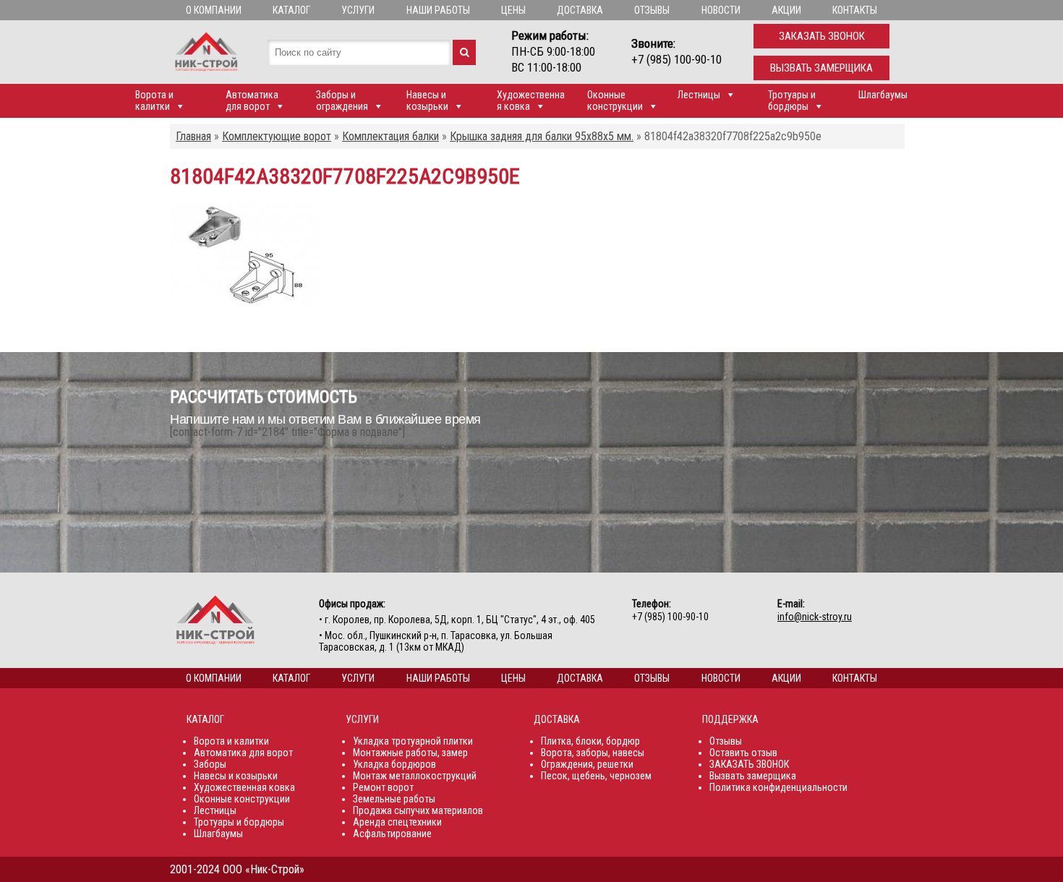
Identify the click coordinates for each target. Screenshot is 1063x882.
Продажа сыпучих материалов (418, 810)
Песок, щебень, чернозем (596, 776)
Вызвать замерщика (821, 67)
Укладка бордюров (394, 764)
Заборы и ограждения (342, 100)
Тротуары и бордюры (792, 100)
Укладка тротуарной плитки (413, 741)
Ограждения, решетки (587, 764)
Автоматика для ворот (252, 100)
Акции (786, 10)
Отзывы (652, 10)
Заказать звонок (822, 36)
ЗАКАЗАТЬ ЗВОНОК (749, 764)
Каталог (291, 10)
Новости (720, 10)
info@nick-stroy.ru (814, 616)
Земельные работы (394, 799)
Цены (513, 10)
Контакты (854, 10)
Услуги (358, 10)
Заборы (210, 764)
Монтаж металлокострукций (415, 776)
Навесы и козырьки (427, 100)
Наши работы (438, 10)
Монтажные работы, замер (410, 752)
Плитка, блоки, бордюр (590, 741)
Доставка (580, 10)
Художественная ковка (531, 100)
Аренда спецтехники (397, 822)
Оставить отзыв (743, 752)
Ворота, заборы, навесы (592, 752)
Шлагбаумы (883, 94)
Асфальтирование (392, 833)
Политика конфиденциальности (778, 787)
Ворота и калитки (154, 100)
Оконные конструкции (615, 100)
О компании (214, 10)
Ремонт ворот (383, 787)
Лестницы (699, 94)
